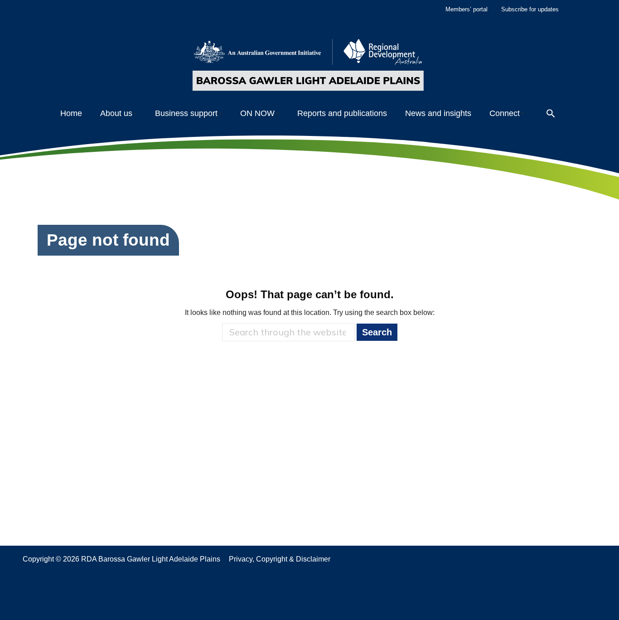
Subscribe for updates (530, 9)
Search (377, 332)
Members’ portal (466, 9)
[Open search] (550, 113)
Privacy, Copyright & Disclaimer (279, 559)
